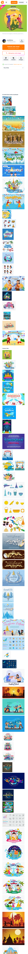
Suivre (21, 41)
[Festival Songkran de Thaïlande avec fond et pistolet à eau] (8, 234)
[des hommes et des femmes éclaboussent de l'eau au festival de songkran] (20, 465)
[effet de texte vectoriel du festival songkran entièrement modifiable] (13, 441)
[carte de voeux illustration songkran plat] (8, 387)
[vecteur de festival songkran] (9, 305)
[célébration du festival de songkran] (13, 338)
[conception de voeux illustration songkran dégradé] (8, 375)
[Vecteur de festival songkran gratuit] (13, 490)
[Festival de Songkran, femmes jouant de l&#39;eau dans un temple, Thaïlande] (7, 354)
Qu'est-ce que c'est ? (18, 64)
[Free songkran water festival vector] (13, 523)
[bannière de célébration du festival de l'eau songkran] (6, 214)
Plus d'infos (6, 67)
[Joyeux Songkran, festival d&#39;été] (8, 246)
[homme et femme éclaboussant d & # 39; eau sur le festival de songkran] (13, 201)
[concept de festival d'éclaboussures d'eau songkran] (7, 101)
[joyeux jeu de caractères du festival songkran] (8, 269)
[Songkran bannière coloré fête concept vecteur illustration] (13, 781)
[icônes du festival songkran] (9, 223)
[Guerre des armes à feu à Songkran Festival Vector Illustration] (13, 707)
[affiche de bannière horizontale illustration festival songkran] (13, 399)
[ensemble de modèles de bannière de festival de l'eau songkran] (8, 807)
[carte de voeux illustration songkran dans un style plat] (9, 412)
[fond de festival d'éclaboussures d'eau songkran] (13, 123)
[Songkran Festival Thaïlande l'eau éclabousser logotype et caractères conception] (8, 795)
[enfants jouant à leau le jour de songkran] (7, 455)
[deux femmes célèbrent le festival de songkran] (13, 283)
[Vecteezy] (2, 2)
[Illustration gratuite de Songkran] (9, 110)
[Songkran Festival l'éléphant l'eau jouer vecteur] (8, 466)
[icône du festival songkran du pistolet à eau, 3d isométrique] (6, 655)
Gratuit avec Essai (13, 47)
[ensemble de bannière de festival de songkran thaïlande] (7, 315)
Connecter (21, 2)
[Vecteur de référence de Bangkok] (9, 325)
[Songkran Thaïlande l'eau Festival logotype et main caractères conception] (7, 767)
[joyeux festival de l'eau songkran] (7, 296)
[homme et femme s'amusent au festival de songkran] (8, 258)
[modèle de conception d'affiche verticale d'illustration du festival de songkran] (6, 426)
